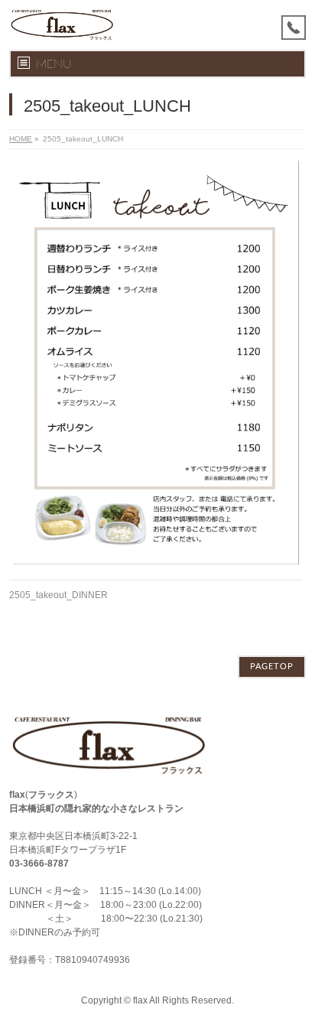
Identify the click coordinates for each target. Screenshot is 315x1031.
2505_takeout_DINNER (58, 595)
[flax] (61, 25)
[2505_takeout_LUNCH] (155, 362)
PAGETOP (272, 666)
